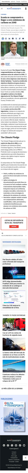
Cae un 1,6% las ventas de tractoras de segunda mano (12, 334)
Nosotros (14, 454)
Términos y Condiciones (14, 459)
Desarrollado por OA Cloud (14, 467)
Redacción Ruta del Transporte (7, 64)
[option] (14, 416)
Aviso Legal (14, 456)
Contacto (14, 452)
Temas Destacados (6, 1)
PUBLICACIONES (4, 4)
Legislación (13, 1)
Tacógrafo (18, 1)
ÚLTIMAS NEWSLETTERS (16, 4)
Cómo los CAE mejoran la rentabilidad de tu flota (11, 306)
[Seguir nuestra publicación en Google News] (2, 38)
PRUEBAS (25, 4)
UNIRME (14, 226)
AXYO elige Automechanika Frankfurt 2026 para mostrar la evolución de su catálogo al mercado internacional (13, 284)
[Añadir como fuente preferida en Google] (25, 458)
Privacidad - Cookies (14, 461)
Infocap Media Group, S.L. (16, 465)
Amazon (13, 213)
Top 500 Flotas (24, 1)
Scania (9, 213)
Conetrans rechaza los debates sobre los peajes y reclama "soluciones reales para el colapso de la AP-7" (13, 377)
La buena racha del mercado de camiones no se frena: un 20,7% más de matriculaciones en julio (14, 354)
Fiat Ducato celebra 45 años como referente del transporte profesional (13, 261)
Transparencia (14, 457)
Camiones (3, 14)
